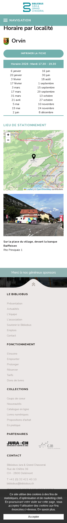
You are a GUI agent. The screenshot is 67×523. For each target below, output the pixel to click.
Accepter (33, 516)
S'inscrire (12, 354)
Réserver (12, 370)
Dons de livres (15, 380)
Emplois (11, 330)
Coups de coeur (16, 398)
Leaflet (29, 189)
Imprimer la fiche (33, 53)
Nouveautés (14, 404)
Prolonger (13, 364)
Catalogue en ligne (18, 409)
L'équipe (12, 314)
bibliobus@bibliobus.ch (20, 483)
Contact (11, 336)
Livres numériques (18, 414)
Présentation (14, 303)
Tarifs (10, 375)
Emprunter (13, 359)
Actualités (13, 309)
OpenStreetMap (43, 189)
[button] (34, 156)
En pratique (13, 425)
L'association (14, 319)
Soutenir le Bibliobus (19, 325)
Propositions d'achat (19, 420)
